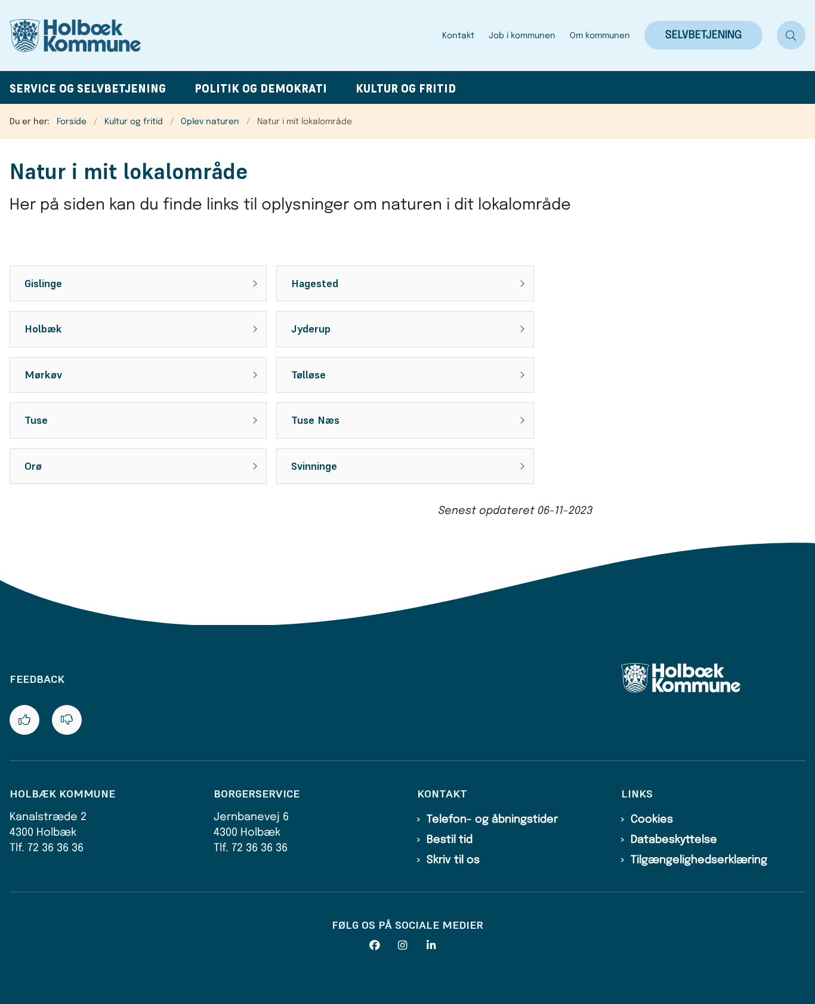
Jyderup (311, 328)
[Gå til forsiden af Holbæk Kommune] (222, 35)
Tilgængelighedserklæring (699, 860)
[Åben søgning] (791, 35)
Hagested (314, 283)
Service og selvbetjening (88, 89)
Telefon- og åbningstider (492, 819)
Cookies (652, 819)
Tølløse (308, 374)
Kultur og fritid (406, 89)
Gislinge (43, 283)
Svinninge (314, 466)
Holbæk (43, 328)
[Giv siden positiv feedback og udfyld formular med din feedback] (24, 720)
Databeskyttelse (674, 839)
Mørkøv (43, 374)
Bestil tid (450, 839)
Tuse (36, 420)
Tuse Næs (315, 420)
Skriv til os (453, 860)
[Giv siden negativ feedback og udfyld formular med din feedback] (67, 720)
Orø (33, 466)
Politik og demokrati (261, 89)
